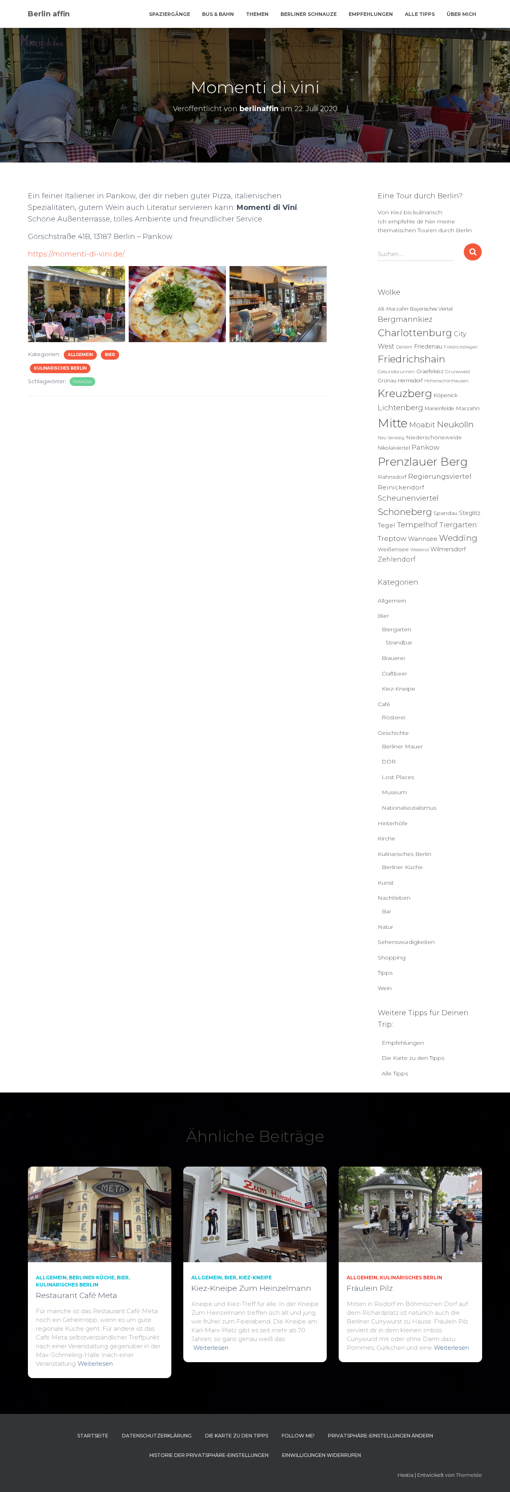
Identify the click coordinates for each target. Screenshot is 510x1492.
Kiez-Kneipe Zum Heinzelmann (251, 1288)
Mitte (393, 423)
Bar (386, 911)
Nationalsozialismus (409, 807)
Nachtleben (394, 897)
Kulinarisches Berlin (60, 368)
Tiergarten (458, 525)
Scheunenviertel (408, 498)
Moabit (422, 424)
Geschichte (393, 732)
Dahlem (404, 347)
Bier (110, 354)
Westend (419, 549)
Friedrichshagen (461, 347)
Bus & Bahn (218, 14)
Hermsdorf (410, 381)
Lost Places (398, 777)
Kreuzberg (405, 393)
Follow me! (298, 1436)
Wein (385, 988)
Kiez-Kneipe (398, 688)
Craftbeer (394, 673)
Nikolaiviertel (394, 448)
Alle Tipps (420, 14)
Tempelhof (417, 524)
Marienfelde (439, 408)
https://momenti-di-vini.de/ (76, 254)
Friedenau (428, 346)
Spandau (445, 513)
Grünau (387, 381)
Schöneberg (405, 511)
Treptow (392, 538)
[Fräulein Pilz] (410, 1213)
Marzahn (468, 408)
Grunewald (457, 371)
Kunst (386, 882)
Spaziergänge (169, 14)
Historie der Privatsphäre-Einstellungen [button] (209, 1455)
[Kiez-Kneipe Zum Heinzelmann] (255, 1213)
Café (384, 704)
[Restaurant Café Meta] (99, 1213)
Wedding (458, 538)
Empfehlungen (371, 14)
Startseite (92, 1436)
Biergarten (396, 629)
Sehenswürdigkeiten (406, 942)
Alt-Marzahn (393, 309)
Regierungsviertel (439, 476)
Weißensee (393, 549)
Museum (394, 792)
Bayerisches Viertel (431, 309)
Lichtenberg (400, 407)
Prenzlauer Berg (423, 461)
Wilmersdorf (448, 549)
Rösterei (393, 717)
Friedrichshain (411, 359)
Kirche (386, 838)
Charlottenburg (415, 333)
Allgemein (80, 354)
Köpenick (445, 395)
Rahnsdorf (392, 476)
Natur (385, 926)
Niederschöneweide (434, 437)
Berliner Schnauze (308, 14)
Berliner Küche (402, 867)
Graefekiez (429, 371)
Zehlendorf (397, 559)
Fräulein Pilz (370, 1288)
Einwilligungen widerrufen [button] (321, 1455)
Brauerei (393, 658)
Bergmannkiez (405, 319)
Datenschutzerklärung (157, 1436)
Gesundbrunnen (396, 371)
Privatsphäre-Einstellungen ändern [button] (380, 1436)
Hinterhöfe (393, 823)
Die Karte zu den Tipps (413, 1057)
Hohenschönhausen (446, 381)
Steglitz (470, 513)
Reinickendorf (401, 487)
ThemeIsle (469, 1475)
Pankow (82, 381)
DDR (389, 761)
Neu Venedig (391, 438)
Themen (257, 14)
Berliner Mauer (402, 746)
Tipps (385, 972)
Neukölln (455, 424)
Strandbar (399, 642)
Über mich (461, 14)
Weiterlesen (95, 1363)
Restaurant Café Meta (76, 1295)
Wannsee (422, 538)
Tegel (386, 525)
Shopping (392, 957)
